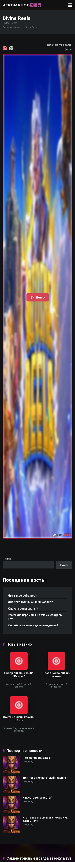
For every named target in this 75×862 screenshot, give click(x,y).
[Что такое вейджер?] (11, 772)
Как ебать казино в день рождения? (33, 625)
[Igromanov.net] (22, 5)
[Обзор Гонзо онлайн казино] (56, 668)
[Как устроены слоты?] (11, 812)
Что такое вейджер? (22, 595)
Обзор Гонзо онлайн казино (56, 674)
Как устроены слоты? (23, 608)
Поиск (7, 559)
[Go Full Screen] (11, 48)
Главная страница (12, 27)
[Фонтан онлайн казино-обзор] (19, 712)
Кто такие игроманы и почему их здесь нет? (35, 617)
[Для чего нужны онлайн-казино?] (11, 792)
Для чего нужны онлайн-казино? (30, 602)
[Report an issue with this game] (5, 48)
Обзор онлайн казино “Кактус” (18, 674)
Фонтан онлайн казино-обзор (19, 718)
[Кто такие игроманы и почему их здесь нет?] (11, 832)
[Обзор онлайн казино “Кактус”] (19, 668)
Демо (40, 297)
